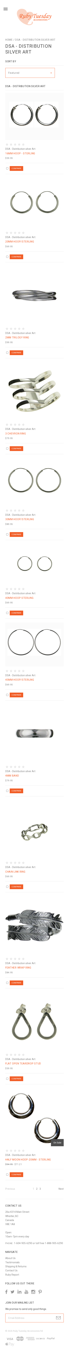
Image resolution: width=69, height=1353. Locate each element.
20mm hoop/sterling (19, 241)
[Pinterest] (40, 1291)
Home (9, 39)
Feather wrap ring (18, 967)
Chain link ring (15, 871)
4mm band (12, 775)
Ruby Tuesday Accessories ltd (28, 1331)
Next (61, 1188)
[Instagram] (33, 1292)
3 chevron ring (15, 433)
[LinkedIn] (19, 1292)
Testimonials (12, 1262)
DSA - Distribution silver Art (35, 39)
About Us (10, 1258)
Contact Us (11, 1270)
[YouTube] (26, 1292)
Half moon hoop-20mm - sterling (28, 1159)
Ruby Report (12, 1274)
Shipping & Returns (16, 1266)
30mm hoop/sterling (19, 519)
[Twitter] (12, 1292)
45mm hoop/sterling (19, 679)
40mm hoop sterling (19, 598)
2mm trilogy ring (17, 337)
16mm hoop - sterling (20, 153)
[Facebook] (6, 1292)
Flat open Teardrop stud (23, 1063)
